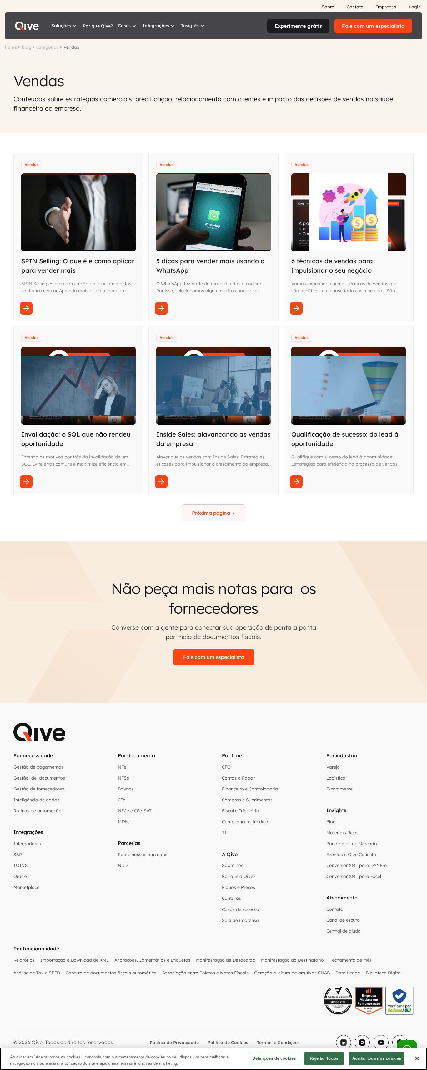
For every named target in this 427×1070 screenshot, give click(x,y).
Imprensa (386, 7)
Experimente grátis (298, 26)
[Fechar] (417, 1058)
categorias (47, 47)
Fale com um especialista (373, 26)
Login (415, 7)
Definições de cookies (274, 1058)
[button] (64, 25)
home (11, 47)
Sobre (328, 7)
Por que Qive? (98, 26)
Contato (355, 7)
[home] (27, 26)
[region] (213, 1059)
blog (26, 47)
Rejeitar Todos (324, 1058)
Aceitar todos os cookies (376, 1058)
